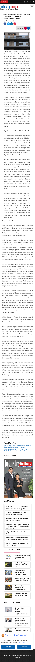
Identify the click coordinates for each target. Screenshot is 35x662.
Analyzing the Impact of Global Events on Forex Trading (16, 513)
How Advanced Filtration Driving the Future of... (21, 630)
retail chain (21, 78)
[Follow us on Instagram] (34, 2)
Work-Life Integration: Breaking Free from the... (22, 564)
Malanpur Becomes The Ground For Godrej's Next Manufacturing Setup (15, 450)
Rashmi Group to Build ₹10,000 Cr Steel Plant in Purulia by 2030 (17, 508)
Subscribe (4, 1)
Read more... (22, 642)
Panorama (27, 14)
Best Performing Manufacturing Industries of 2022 (20, 572)
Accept (8, 647)
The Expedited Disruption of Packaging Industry (21, 587)
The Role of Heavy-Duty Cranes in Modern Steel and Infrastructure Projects (17, 446)
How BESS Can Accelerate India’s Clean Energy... (20, 620)
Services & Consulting (15, 14)
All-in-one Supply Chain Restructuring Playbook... (22, 557)
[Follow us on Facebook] (24, 2)
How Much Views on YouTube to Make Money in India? (17, 519)
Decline (24, 647)
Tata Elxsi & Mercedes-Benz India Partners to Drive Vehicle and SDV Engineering (17, 526)
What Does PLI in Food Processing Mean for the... (22, 580)
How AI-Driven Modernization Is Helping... (20, 609)
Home (5, 14)
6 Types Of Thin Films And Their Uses (17, 533)
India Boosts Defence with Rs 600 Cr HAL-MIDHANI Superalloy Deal (17, 538)
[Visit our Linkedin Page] (30, 2)
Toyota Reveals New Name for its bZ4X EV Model (17, 544)
